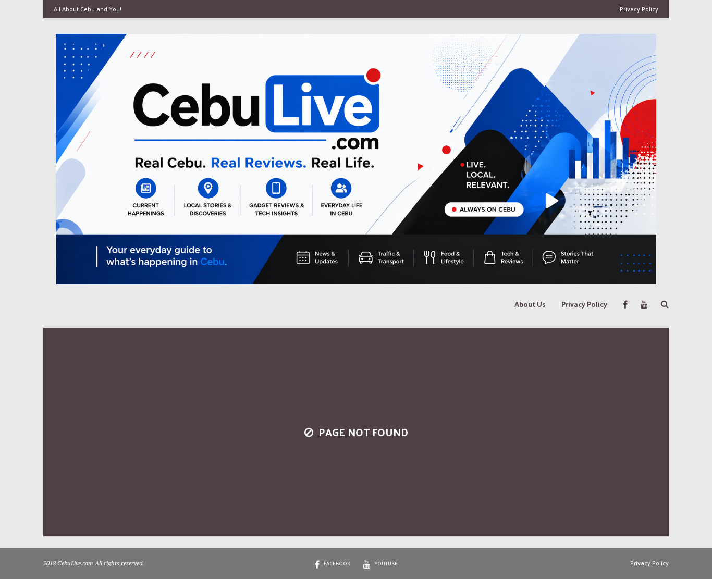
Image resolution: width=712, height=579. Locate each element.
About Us (530, 304)
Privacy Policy (639, 9)
